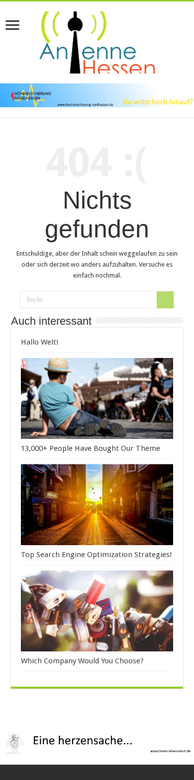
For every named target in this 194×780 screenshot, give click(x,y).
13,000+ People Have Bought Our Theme (90, 448)
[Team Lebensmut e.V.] (97, 742)
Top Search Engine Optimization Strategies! (96, 554)
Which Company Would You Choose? (82, 660)
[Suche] (165, 299)
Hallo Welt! (40, 342)
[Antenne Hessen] (97, 41)
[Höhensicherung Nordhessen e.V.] (97, 95)
